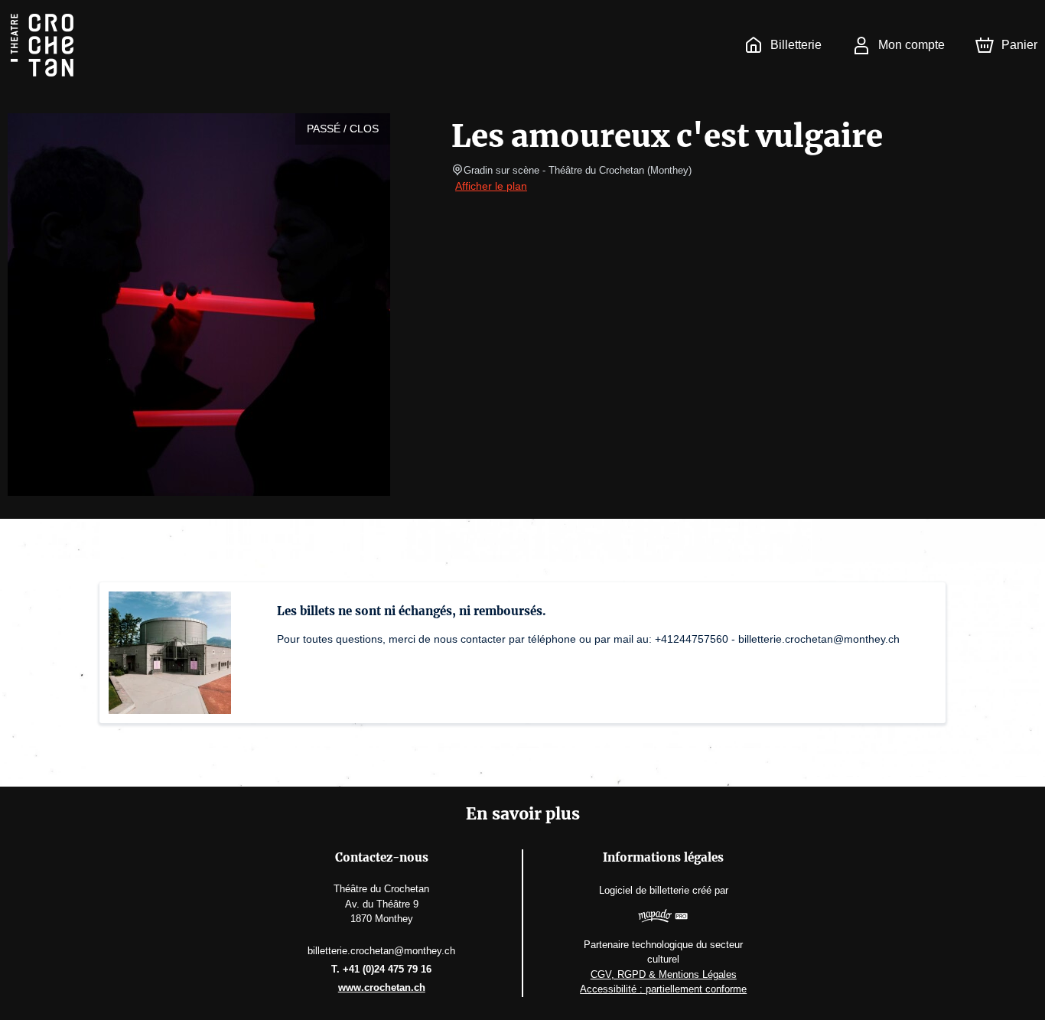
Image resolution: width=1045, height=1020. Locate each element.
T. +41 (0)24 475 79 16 (381, 969)
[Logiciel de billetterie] (663, 917)
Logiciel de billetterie (644, 890)
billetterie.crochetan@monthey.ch (381, 950)
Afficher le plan (491, 186)
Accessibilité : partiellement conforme (663, 989)
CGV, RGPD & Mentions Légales (664, 974)
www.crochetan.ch (381, 987)
